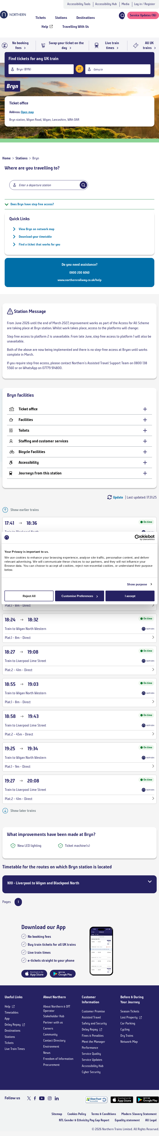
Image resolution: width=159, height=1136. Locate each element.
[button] (121, 15)
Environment (51, 1046)
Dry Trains (126, 1035)
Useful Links (13, 997)
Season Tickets (129, 1011)
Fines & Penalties (93, 1035)
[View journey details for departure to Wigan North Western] (153, 605)
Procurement (51, 1065)
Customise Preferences (77, 596)
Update (118, 497)
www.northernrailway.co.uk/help (79, 280)
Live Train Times (15, 1049)
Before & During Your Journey (131, 999)
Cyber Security (91, 1072)
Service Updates (92, 1060)
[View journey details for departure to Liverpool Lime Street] (153, 670)
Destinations (12, 1030)
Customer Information (90, 999)
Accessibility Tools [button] (78, 4)
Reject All (29, 596)
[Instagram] (50, 1098)
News (46, 1053)
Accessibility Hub (106, 4)
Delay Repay (13, 1024)
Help (7, 1006)
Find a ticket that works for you (39, 244)
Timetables (11, 1012)
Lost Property (128, 1017)
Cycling (125, 1029)
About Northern (54, 997)
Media (125, 4)
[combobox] (41, 69)
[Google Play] (147, 1099)
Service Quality (91, 1054)
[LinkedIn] (57, 1098)
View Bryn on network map (36, 229)
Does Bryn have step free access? (32, 204)
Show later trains (23, 811)
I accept (130, 596)
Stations (22, 158)
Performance (90, 1048)
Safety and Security (94, 1023)
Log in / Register (144, 4)
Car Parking (127, 1023)
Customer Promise (93, 1011)
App (7, 1018)
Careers (48, 1028)
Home (6, 158)
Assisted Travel (91, 1017)
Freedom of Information (58, 1059)
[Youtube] (42, 1098)
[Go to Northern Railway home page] (13, 17)
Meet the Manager (93, 1041)
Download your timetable (35, 236)
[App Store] (122, 1099)
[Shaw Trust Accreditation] (96, 1099)
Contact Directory (54, 1040)
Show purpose (137, 584)
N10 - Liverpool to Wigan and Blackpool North (43, 883)
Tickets (9, 1043)
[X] (29, 1098)
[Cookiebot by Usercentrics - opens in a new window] (138, 537)
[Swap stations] (79, 69)
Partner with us (53, 1022)
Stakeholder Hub (53, 1016)
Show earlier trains (24, 510)
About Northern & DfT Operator (56, 1009)
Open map (27, 112)
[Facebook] (35, 1098)
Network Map (129, 1041)
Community (50, 1034)
